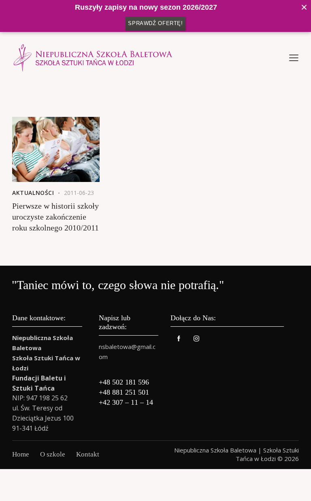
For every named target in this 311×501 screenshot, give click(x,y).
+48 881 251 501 (124, 392)
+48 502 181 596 (124, 382)
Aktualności (33, 193)
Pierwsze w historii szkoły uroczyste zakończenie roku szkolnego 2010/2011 (55, 216)
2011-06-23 (79, 193)
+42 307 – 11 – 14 (126, 402)
